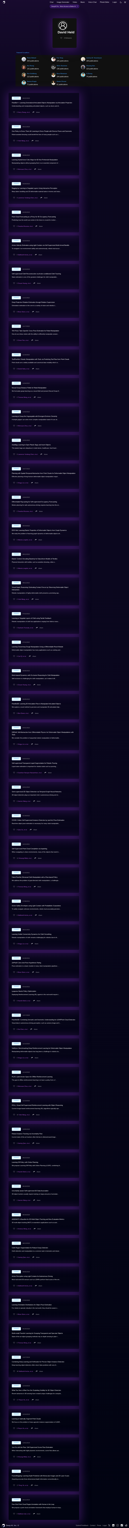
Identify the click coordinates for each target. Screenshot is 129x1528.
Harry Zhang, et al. (24, 112)
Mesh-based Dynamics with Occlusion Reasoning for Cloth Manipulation (35, 675)
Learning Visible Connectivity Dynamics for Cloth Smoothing (31, 934)
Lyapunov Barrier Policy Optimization (24, 991)
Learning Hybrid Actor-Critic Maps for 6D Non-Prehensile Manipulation (35, 160)
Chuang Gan (90, 65)
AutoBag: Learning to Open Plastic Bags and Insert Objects (31, 445)
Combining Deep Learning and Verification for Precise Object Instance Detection (38, 1362)
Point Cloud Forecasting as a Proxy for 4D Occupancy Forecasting (34, 217)
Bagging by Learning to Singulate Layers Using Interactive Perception (34, 188)
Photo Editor (104, 2)
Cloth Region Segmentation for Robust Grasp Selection (30, 1248)
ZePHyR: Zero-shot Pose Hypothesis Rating (26, 963)
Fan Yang (60, 58)
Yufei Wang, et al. (23, 141)
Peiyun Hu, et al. (24, 1400)
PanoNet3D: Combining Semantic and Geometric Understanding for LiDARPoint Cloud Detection (43, 1020)
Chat (51, 2)
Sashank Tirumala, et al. (25, 628)
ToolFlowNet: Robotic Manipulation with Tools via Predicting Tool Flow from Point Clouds (40, 359)
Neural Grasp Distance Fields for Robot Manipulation (29, 388)
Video (75, 2)
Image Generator (63, 2)
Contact (92, 1525)
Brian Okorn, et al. (24, 312)
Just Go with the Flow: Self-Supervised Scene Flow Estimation (32, 1447)
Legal (105, 1525)
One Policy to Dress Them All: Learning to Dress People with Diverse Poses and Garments (42, 131)
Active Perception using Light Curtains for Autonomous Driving (32, 1276)
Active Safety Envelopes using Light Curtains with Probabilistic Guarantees (36, 906)
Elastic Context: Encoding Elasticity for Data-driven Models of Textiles (34, 559)
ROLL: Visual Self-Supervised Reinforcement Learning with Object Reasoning (37, 1105)
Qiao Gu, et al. (22, 829)
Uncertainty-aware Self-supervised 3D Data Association (30, 1191)
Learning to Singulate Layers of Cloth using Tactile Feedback (31, 618)
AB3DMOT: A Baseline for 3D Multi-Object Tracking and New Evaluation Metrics (38, 1219)
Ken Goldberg (32, 73)
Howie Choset (61, 81)
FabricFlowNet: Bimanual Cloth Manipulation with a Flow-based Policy (35, 877)
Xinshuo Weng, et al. (24, 1229)
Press (99, 1525)
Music (83, 2)
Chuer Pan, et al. (23, 340)
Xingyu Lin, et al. (23, 483)
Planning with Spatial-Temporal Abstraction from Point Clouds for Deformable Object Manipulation (43, 473)
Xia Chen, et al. (23, 1029)
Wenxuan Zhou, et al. (25, 169)
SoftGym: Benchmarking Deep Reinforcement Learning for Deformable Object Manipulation (42, 1048)
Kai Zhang (30, 65)
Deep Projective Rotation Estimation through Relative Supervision (33, 302)
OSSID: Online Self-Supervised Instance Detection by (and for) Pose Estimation (38, 820)
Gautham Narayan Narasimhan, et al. (30, 772)
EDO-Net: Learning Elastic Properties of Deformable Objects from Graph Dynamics (39, 530)
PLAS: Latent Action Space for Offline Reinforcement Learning (32, 1077)
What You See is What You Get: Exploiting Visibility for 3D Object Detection (36, 1390)
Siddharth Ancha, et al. (25, 255)
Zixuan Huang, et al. (24, 283)
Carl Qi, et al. (22, 656)
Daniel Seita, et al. (24, 369)
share (38, 112)
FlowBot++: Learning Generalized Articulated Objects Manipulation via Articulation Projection (42, 103)
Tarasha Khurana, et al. (25, 226)
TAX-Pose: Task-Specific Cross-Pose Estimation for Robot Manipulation (35, 331)
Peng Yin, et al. (23, 1485)
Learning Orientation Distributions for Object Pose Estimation (32, 1305)
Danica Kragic (32, 81)
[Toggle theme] (120, 2)
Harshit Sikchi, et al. (24, 1001)
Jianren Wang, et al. (24, 801)
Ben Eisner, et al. (23, 713)
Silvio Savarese (62, 65)
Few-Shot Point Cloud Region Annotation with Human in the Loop (33, 1504)
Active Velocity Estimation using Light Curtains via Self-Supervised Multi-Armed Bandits (40, 245)
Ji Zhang (89, 73)
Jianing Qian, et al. (24, 1143)
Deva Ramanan (62, 73)
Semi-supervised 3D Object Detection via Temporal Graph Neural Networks (36, 792)
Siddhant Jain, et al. (24, 1514)
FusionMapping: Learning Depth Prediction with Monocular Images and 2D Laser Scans (40, 1476)
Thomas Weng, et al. (24, 397)
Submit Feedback (82, 1525)
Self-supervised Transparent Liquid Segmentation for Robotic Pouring (34, 763)
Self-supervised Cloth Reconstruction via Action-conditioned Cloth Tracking (36, 274)
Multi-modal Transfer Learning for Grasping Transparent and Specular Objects (37, 1333)
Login (115, 2)
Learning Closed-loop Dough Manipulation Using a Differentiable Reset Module (37, 647)
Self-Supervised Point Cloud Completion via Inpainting (29, 849)
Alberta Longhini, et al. (25, 540)
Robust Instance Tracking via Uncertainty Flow (27, 1134)
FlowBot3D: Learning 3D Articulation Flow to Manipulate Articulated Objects (36, 704)
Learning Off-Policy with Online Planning (25, 1162)
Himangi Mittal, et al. (25, 858)
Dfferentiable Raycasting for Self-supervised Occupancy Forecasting (34, 502)
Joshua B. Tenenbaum (94, 58)
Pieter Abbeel (31, 58)
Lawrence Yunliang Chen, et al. (28, 198)
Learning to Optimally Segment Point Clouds (26, 1419)
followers (68, 38)
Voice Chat (92, 2)
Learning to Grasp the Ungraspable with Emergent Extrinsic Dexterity (34, 416)
